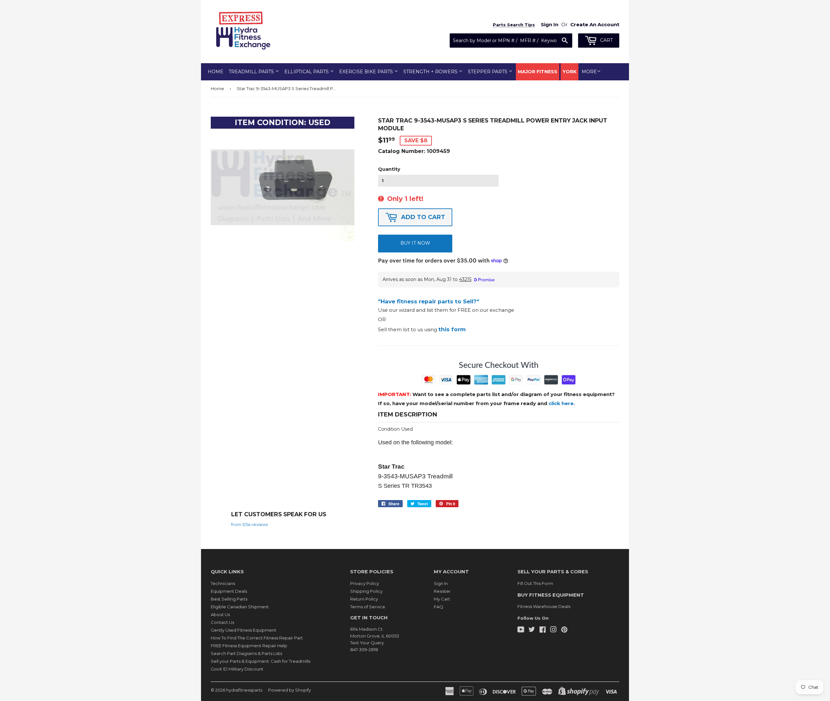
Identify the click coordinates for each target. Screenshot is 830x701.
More (589, 72)
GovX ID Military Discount (237, 669)
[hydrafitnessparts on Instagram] (553, 630)
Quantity (389, 169)
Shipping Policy (366, 591)
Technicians (223, 583)
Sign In (441, 583)
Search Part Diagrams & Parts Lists (246, 653)
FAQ (438, 606)
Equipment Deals (229, 591)
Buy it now (415, 243)
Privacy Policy (364, 583)
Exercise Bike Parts (366, 72)
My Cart (442, 599)
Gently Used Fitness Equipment (243, 630)
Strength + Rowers (431, 72)
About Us (220, 614)
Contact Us (222, 622)
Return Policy (364, 599)
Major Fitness (537, 72)
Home (215, 72)
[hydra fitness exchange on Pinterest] (564, 630)
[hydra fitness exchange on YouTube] (520, 630)
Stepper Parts (488, 72)
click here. (562, 403)
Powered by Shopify (289, 690)
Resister (442, 591)
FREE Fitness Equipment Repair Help (249, 645)
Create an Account (594, 24)
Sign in (549, 24)
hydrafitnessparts (244, 690)
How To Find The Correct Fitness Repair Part (257, 637)
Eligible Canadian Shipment (240, 606)
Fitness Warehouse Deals (543, 606)
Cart (606, 40)
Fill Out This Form (535, 583)
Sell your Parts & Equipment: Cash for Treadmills (260, 661)
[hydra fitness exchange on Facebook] (542, 630)
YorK (569, 72)
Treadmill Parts (252, 72)
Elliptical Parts (307, 72)
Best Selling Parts (229, 599)
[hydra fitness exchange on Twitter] (531, 630)
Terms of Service (367, 606)
